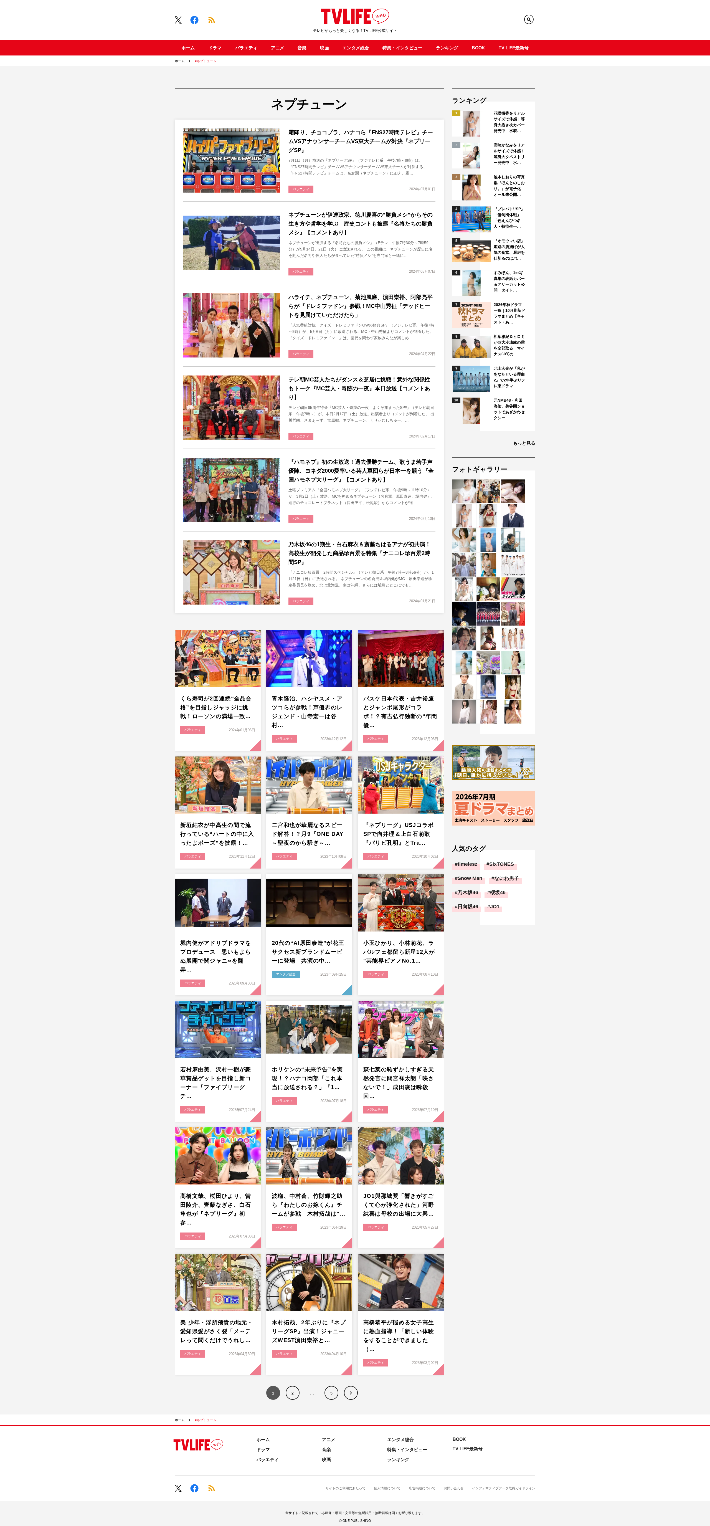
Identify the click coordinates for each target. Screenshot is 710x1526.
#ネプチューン (206, 61)
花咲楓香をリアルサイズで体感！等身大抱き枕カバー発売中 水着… (509, 122)
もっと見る (524, 443)
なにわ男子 (506, 878)
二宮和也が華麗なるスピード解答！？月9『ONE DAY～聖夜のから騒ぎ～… (307, 834)
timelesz (467, 864)
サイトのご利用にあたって (346, 1488)
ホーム (188, 47)
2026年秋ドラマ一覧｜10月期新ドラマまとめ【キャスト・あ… (509, 313)
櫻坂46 (498, 892)
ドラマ (215, 47)
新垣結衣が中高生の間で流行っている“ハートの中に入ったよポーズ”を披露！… (217, 834)
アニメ (277, 47)
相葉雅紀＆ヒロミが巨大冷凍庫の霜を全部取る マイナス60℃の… (509, 345)
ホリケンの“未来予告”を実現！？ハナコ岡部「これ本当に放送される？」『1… (307, 1078)
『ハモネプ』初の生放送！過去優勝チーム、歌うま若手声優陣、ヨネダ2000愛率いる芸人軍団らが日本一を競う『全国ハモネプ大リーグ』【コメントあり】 (361, 471)
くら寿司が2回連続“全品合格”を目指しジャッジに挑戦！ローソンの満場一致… (216, 707)
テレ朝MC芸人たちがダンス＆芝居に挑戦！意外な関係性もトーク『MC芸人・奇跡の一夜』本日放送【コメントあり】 (359, 388)
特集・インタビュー (402, 47)
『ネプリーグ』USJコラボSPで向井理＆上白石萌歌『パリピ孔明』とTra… (398, 834)
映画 (324, 47)
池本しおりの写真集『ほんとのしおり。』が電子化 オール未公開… (509, 186)
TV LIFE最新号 (514, 47)
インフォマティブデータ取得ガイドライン (503, 1488)
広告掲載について (422, 1488)
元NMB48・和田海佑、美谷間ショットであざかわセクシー (509, 409)
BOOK (478, 47)
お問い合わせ (454, 1488)
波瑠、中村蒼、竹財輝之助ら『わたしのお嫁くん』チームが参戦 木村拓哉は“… (309, 1205)
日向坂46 (468, 906)
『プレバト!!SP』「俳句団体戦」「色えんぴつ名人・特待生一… (509, 218)
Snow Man (470, 878)
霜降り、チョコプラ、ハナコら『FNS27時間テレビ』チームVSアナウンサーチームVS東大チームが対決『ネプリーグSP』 (360, 141)
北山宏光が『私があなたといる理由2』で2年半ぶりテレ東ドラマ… (509, 377)
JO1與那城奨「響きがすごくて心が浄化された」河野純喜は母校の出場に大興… (398, 1205)
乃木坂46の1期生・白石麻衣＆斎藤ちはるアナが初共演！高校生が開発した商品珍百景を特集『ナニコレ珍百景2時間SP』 (359, 553)
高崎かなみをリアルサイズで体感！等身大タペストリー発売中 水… (509, 154)
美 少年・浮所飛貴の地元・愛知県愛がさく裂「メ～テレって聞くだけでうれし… (216, 1331)
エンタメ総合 (356, 47)
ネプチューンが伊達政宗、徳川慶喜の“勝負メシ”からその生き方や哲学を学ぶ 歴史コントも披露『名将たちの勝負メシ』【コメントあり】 (360, 224)
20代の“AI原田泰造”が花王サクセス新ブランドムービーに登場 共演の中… (308, 952)
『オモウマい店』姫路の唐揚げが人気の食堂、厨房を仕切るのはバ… (509, 249)
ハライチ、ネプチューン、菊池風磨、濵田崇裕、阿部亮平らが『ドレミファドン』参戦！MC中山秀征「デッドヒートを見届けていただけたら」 (360, 306)
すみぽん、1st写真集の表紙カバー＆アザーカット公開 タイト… (509, 281)
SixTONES (501, 864)
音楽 (302, 47)
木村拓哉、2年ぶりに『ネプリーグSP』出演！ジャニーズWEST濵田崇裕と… (309, 1331)
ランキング (447, 47)
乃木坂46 (468, 892)
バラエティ (246, 47)
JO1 (494, 906)
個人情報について (387, 1488)
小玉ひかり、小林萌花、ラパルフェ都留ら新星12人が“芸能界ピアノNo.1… (399, 952)
